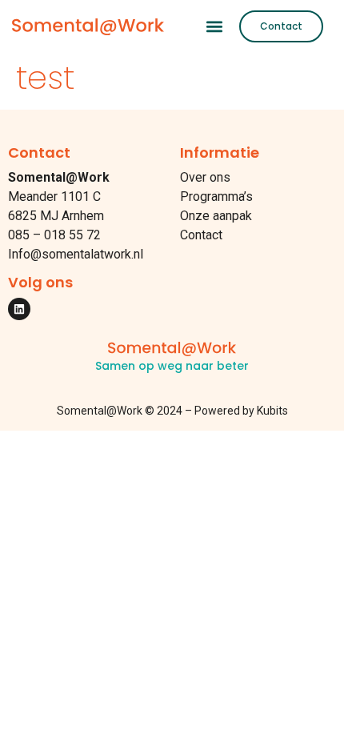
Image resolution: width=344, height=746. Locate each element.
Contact (201, 235)
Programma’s (216, 196)
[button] (214, 26)
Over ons (205, 177)
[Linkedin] (19, 309)
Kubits (272, 410)
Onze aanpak (216, 215)
